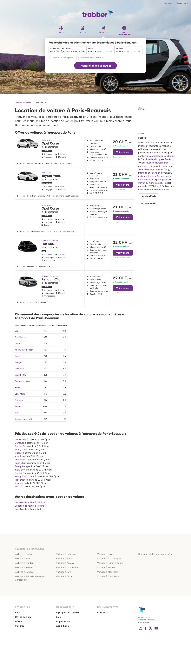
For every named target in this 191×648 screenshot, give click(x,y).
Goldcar (18, 343)
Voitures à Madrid (106, 567)
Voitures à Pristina (24, 554)
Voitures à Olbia (64, 576)
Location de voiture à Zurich (29, 509)
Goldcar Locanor (22, 381)
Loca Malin (20, 394)
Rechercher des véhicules (95, 65)
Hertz (17, 387)
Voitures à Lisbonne (66, 554)
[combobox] (68, 50)
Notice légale (143, 622)
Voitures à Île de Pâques (109, 558)
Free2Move (20, 337)
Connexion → (182, 3)
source (141, 133)
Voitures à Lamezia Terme (110, 563)
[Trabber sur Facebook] (145, 629)
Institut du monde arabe (150, 182)
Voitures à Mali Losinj (107, 572)
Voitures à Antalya (65, 563)
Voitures (19, 626)
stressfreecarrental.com (121, 257)
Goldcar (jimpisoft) (23, 419)
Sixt (16, 331)
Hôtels (18, 621)
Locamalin (19, 368)
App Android (63, 621)
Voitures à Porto (23, 558)
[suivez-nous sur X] (150, 629)
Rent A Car (46, 173)
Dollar (17, 356)
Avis (17, 412)
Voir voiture (122, 152)
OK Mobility (21, 439)
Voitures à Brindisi (24, 563)
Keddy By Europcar (50, 241)
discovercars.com (119, 157)
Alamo (18, 483)
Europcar (19, 400)
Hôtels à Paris (148, 196)
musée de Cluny (161, 169)
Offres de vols (23, 617)
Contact (101, 612)
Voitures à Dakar (105, 554)
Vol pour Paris (148, 203)
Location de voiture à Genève (30, 502)
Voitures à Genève (24, 572)
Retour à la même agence (62, 58)
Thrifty (18, 406)
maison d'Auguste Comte (151, 176)
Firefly (18, 449)
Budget (18, 362)
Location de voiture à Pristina (29, 505)
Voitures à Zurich (64, 558)
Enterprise (20, 466)
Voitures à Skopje (24, 567)
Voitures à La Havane (67, 567)
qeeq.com (116, 222)
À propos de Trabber (67, 612)
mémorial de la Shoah (149, 172)
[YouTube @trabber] (156, 629)
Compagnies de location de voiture (155, 554)
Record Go (20, 446)
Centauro (19, 442)
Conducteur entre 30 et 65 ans (92, 58)
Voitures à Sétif (63, 572)
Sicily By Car (47, 140)
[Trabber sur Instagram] (140, 629)
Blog (58, 617)
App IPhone (62, 626)
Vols (17, 612)
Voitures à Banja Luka (108, 576)
